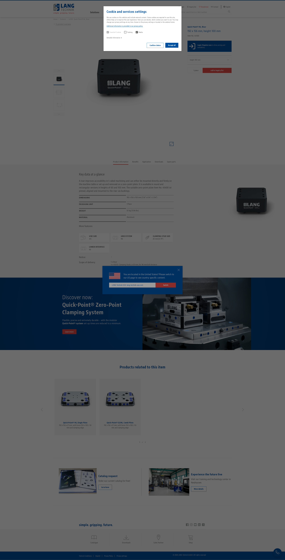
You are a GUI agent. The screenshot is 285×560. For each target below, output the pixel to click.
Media (141, 32)
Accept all (172, 45)
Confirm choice (155, 45)
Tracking (130, 32)
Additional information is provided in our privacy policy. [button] (125, 26)
